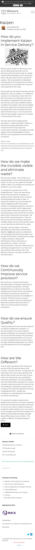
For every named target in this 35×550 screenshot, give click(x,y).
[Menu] (33, 11)
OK (21, 5)
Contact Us (6, 468)
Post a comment (17, 434)
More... (30, 3)
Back (6, 425)
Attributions (6, 520)
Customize (16, 5)
